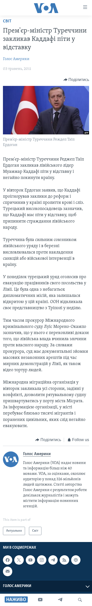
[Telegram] (60, 600)
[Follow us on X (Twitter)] (19, 560)
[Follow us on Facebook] (7, 560)
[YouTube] (40, 600)
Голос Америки (16, 59)
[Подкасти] (75, 560)
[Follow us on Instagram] (41, 560)
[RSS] (64, 560)
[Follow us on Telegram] (53, 560)
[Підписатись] (7, 571)
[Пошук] (80, 600)
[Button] (76, 80)
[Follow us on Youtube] (30, 560)
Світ (7, 21)
